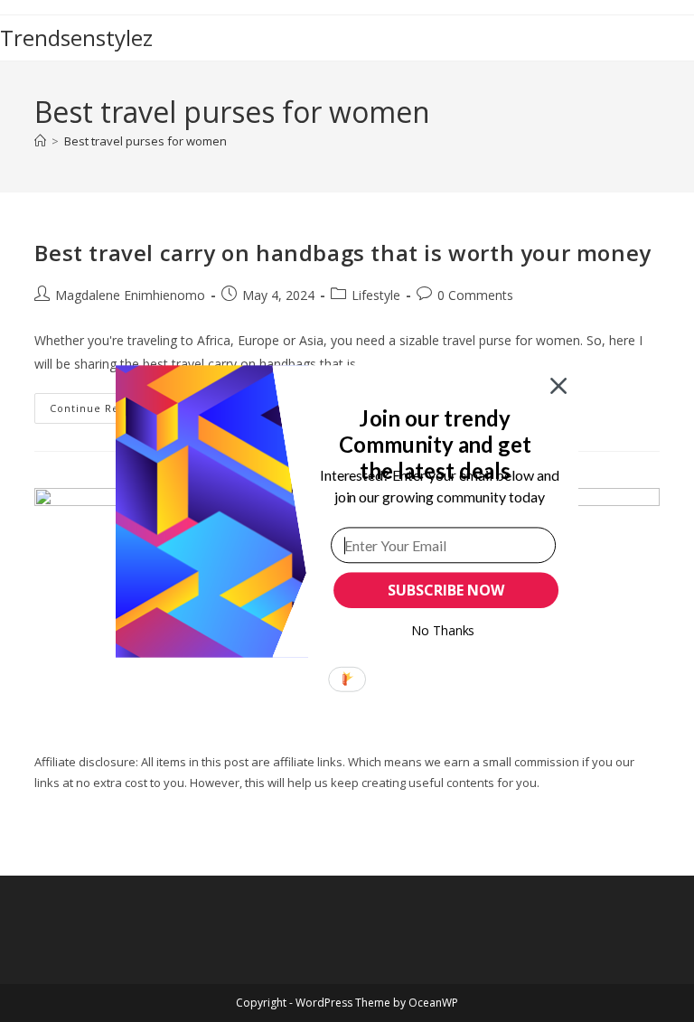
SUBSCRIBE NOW (445, 590)
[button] (435, 444)
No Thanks (443, 630)
